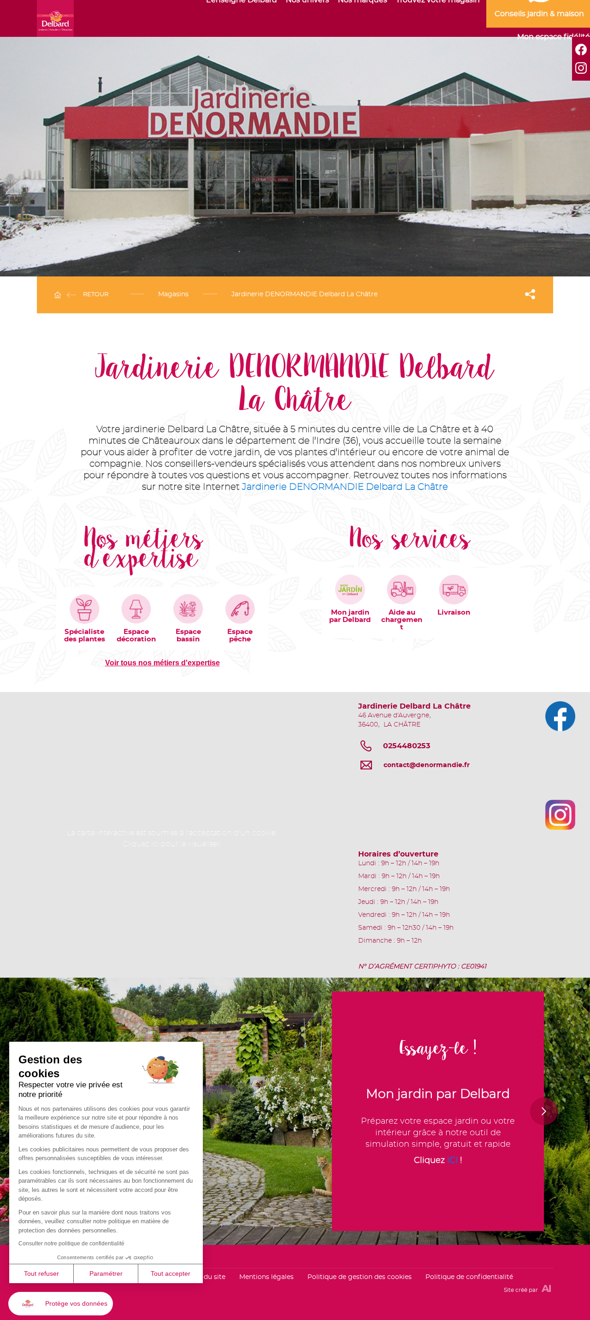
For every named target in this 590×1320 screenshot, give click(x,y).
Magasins (173, 294)
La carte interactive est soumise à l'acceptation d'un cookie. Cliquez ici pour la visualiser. (172, 838)
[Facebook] (581, 49)
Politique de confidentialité (469, 1277)
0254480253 (406, 746)
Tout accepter (170, 1273)
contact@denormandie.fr (427, 765)
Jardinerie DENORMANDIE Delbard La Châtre (345, 487)
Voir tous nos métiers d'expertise (162, 663)
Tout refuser (41, 1273)
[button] (60, 1303)
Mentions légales (266, 1277)
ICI (509, 1121)
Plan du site (206, 1277)
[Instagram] (581, 68)
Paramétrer (106, 1273)
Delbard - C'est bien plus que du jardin (55, 18)
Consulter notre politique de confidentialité (71, 1243)
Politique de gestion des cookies (359, 1277)
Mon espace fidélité (553, 37)
